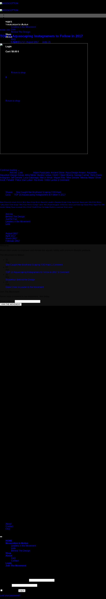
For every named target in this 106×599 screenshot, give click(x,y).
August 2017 (12, 233)
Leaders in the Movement (23, 27)
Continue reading (10, 170)
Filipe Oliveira (66, 175)
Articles (3, 30)
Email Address (7, 301)
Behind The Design (20, 32)
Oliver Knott (27, 207)
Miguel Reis (59, 177)
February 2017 (13, 241)
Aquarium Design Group (12, 175)
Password (5, 585)
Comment (63, 180)
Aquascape (75, 202)
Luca (8, 194)
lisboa (70, 204)
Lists (13, 29)
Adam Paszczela (41, 172)
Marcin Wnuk (46, 177)
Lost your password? (10, 595)
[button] (16, 565)
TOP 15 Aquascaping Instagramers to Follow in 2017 (41, 36)
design (16, 204)
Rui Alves (38, 180)
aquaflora (51, 202)
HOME (9, 541)
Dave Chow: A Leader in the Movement (25, 287)
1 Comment (57, 264)
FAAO (55, 175)
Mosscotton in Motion (17, 543)
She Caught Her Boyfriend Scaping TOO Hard (38, 192)
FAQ (13, 39)
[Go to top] (1, 536)
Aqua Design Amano (75, 172)
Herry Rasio (96, 175)
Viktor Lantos (50, 180)
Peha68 (10, 180)
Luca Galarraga (31, 177)
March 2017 (11, 238)
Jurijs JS (46, 42)
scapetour (59, 207)
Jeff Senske (16, 177)
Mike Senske (72, 177)
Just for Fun (11, 219)
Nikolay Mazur (87, 177)
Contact (9, 526)
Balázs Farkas (44, 175)
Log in (21, 591)
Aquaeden (92, 172)
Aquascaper (84, 202)
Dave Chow (9, 204)
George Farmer (81, 175)
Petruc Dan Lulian (24, 180)
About (8, 524)
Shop (8, 553)
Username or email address (14, 580)
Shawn (9, 192)
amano (14, 202)
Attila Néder (30, 175)
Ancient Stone (57, 172)
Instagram (5, 177)
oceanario (19, 207)
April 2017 (11, 236)
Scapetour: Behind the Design (20, 279)
